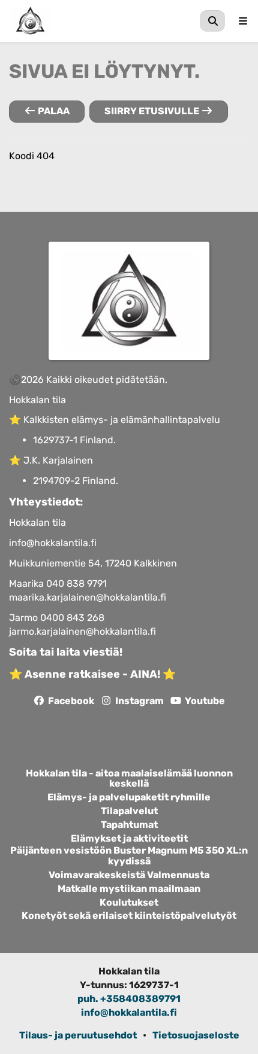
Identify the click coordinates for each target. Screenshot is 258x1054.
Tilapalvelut (129, 811)
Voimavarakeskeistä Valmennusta (129, 875)
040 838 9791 (76, 583)
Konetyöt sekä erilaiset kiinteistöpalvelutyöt (129, 915)
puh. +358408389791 (129, 998)
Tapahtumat (129, 825)
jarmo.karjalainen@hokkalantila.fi (82, 631)
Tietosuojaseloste (195, 1035)
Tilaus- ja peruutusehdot (78, 1035)
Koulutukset (129, 902)
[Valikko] (243, 21)
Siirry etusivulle (152, 111)
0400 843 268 (72, 617)
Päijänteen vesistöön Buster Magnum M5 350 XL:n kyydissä (129, 856)
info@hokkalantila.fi (53, 543)
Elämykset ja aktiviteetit (129, 838)
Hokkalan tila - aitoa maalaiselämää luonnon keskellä (129, 779)
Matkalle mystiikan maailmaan (129, 889)
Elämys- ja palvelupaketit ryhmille (129, 797)
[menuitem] (212, 21)
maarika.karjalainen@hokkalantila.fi (87, 597)
